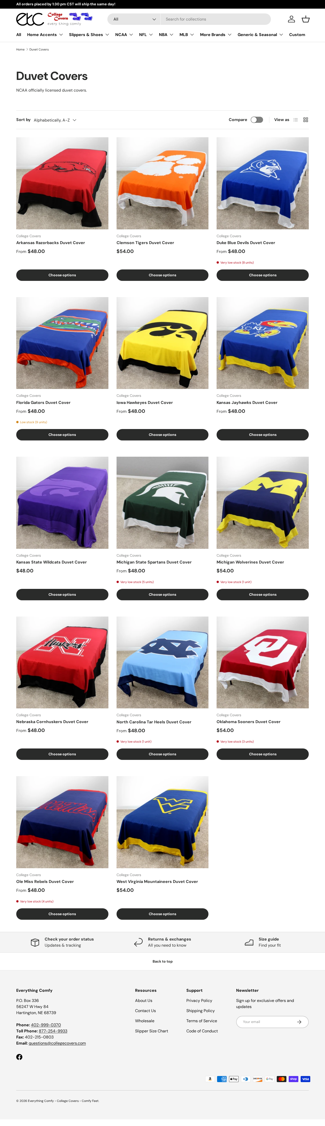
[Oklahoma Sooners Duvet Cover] (263, 663)
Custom (297, 34)
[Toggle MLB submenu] (192, 34)
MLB (184, 34)
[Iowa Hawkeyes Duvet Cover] (163, 343)
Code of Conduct (202, 1031)
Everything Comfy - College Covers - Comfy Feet (63, 1101)
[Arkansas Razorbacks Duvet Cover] (62, 183)
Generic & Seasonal (257, 34)
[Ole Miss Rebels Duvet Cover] (62, 822)
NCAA (121, 34)
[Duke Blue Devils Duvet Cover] (263, 183)
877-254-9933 (53, 1031)
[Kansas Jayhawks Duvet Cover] (263, 343)
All (18, 34)
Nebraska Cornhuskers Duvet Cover (52, 721)
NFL (143, 34)
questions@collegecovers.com (57, 1043)
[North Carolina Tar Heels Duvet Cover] (163, 663)
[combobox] (189, 19)
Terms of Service (201, 1020)
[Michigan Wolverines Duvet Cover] (263, 503)
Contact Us (145, 1010)
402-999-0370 (46, 1025)
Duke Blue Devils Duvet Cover (246, 242)
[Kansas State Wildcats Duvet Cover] (62, 503)
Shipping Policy (200, 1010)
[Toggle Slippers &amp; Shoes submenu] (107, 34)
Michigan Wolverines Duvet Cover (250, 562)
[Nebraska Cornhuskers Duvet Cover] (62, 663)
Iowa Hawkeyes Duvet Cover (145, 402)
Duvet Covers (39, 49)
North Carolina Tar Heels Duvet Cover (154, 722)
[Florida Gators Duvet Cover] (62, 343)
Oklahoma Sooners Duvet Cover (249, 721)
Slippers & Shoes (86, 34)
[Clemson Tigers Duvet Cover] (163, 183)
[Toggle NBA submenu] (171, 34)
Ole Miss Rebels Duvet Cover (45, 881)
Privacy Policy (199, 1000)
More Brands (212, 34)
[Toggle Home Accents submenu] (61, 34)
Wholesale (144, 1020)
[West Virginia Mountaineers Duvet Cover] (163, 822)
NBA (163, 34)
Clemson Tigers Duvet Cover (145, 242)
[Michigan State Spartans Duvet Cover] (163, 503)
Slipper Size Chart (151, 1031)
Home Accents (42, 34)
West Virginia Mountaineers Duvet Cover (157, 881)
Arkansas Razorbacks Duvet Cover (50, 242)
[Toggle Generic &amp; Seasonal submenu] (281, 34)
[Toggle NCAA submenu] (131, 34)
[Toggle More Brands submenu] (229, 34)
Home (20, 49)
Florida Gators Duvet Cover (43, 402)
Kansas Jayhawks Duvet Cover (247, 402)
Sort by (23, 119)
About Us (143, 1000)
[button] (305, 19)
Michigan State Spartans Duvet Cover (154, 562)
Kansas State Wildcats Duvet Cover (51, 562)
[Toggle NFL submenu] (151, 34)
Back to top (163, 961)
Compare (238, 119)
